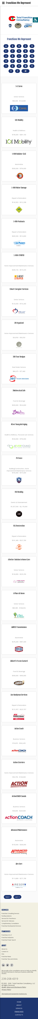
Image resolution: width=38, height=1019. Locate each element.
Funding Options (7, 916)
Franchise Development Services (11, 926)
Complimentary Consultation (10, 923)
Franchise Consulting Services (10, 913)
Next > (7, 897)
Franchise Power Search (9, 940)
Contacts (19, 1015)
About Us (4, 949)
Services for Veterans (8, 921)
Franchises (19, 1012)
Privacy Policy (6, 989)
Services (19, 1008)
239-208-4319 (10, 978)
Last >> (17, 897)
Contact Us (5, 951)
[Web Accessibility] (35, 19)
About (19, 1005)
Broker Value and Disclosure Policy (14, 987)
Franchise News (6, 956)
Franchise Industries (8, 937)
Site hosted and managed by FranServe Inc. (14, 994)
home (19, 1002)
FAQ (3, 954)
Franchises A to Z (7, 935)
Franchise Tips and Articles (10, 959)
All (25, 71)
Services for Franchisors (9, 918)
